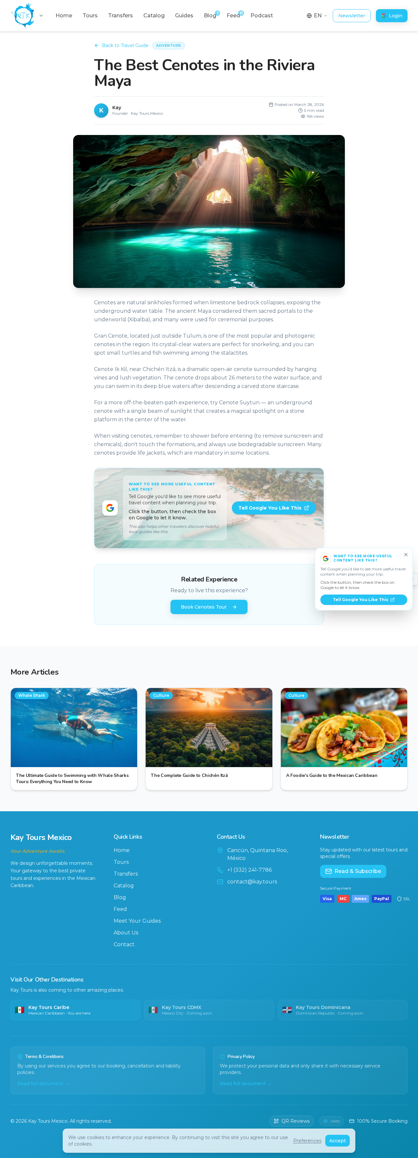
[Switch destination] (41, 16)
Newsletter (351, 16)
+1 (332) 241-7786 (249, 870)
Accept (337, 1141)
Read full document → (43, 1083)
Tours (121, 862)
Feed (120, 909)
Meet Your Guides (137, 921)
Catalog (124, 885)
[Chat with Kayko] (21, 1137)
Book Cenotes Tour (204, 607)
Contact (124, 944)
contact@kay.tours (252, 882)
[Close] (406, 555)
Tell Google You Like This (269, 508)
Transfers (126, 874)
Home (122, 850)
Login (395, 16)
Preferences (307, 1141)
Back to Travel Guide (125, 45)
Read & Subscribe (357, 871)
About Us (126, 933)
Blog (120, 897)
